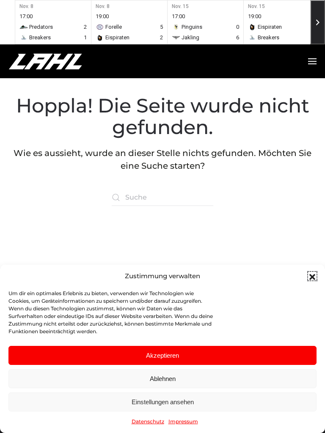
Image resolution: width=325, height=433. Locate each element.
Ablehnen (163, 378)
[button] (312, 276)
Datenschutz (148, 421)
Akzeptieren (162, 355)
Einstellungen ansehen (163, 402)
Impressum (183, 421)
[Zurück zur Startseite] (61, 61)
